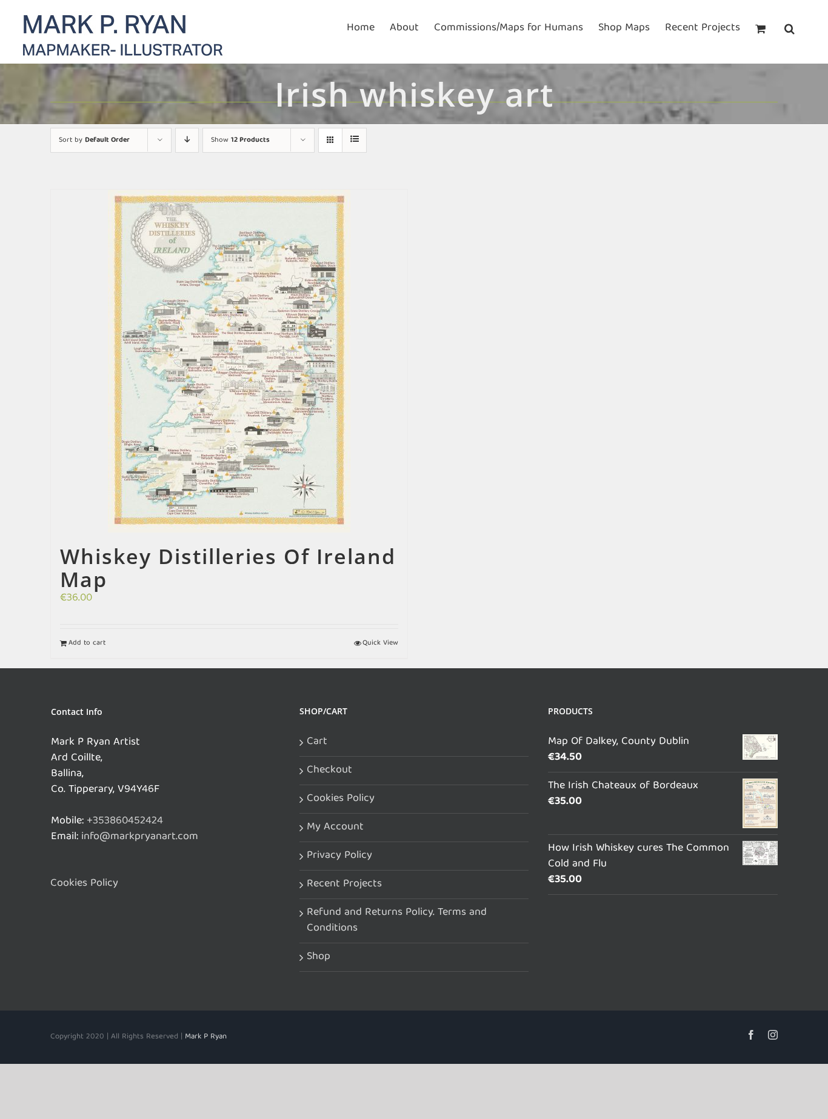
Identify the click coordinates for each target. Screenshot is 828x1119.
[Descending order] (187, 140)
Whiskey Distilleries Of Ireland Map (228, 567)
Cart (317, 742)
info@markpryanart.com (139, 837)
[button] (789, 27)
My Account (335, 827)
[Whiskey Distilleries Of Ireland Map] (229, 361)
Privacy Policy (339, 856)
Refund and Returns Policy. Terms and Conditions (397, 921)
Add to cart (86, 643)
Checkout (329, 771)
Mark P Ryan (206, 1037)
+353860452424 (125, 821)
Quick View (380, 643)
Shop (318, 957)
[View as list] (354, 140)
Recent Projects (344, 884)
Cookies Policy (84, 884)
